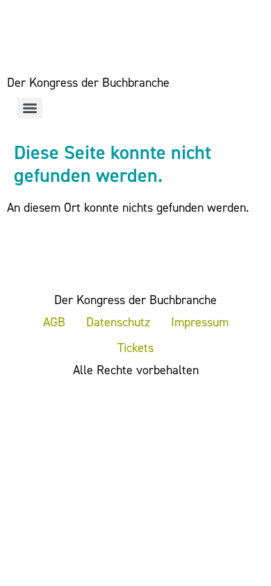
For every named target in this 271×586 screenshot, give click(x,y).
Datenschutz (118, 322)
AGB (54, 322)
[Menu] (29, 108)
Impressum (200, 322)
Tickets (135, 348)
